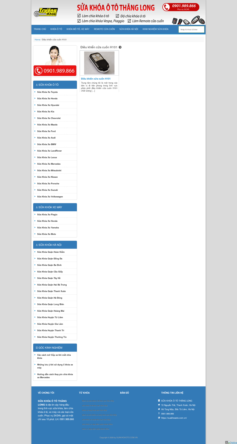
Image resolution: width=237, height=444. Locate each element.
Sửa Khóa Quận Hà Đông (49, 297)
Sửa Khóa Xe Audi (46, 137)
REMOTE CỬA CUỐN (104, 29)
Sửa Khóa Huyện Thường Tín (52, 336)
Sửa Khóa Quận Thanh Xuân (51, 291)
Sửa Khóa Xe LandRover (49, 150)
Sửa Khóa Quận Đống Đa (49, 258)
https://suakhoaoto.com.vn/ (174, 417)
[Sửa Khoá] (45, 12)
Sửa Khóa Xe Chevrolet (48, 118)
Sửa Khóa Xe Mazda (47, 124)
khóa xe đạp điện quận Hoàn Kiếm (95, 429)
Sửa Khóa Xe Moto (46, 233)
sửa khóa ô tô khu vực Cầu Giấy (95, 405)
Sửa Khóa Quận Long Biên (50, 304)
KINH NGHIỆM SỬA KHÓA (155, 29)
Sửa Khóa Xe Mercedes (48, 163)
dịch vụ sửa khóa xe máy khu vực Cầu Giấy (99, 415)
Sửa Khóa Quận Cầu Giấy (50, 271)
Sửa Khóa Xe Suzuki (47, 189)
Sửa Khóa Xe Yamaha (48, 227)
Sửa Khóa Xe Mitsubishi (49, 170)
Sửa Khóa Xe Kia (45, 111)
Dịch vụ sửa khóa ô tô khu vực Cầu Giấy (98, 401)
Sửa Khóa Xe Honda (47, 98)
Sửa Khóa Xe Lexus (47, 157)
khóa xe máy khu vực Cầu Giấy (94, 410)
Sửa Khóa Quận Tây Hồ (48, 278)
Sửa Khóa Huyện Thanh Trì (50, 330)
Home (37, 39)
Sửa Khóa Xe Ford (46, 131)
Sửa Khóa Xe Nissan (47, 176)
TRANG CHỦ (40, 29)
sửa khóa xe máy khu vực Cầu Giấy (96, 419)
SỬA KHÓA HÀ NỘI (128, 29)
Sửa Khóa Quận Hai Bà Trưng (52, 284)
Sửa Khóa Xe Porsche (48, 183)
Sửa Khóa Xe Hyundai (48, 105)
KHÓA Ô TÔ (56, 29)
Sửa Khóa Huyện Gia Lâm (50, 323)
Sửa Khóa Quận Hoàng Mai (50, 310)
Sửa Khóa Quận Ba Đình (49, 264)
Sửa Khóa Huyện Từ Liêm (50, 317)
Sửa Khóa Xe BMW (46, 144)
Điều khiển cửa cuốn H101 (96, 78)
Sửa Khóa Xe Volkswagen (50, 196)
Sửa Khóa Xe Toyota (47, 91)
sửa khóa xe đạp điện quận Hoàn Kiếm (97, 424)
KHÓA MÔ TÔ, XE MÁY (78, 29)
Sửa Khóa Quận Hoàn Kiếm (51, 251)
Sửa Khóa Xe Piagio (47, 214)
